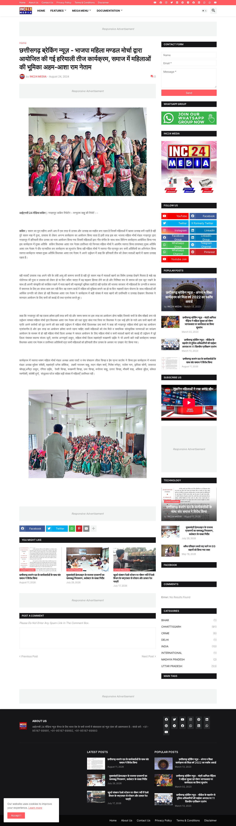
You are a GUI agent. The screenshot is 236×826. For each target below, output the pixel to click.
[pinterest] (182, 2)
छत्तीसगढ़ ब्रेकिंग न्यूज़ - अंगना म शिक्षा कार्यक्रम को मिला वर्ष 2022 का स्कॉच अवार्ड (196, 761)
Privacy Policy (63, 2)
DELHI (189, 639)
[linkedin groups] (199, 726)
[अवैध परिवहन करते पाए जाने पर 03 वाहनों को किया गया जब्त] (170, 551)
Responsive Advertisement (118, 28)
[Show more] (93, 528)
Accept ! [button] (16, 815)
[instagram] (166, 2)
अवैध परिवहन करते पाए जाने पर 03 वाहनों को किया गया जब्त (199, 548)
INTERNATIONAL (189, 652)
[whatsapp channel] (191, 726)
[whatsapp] (204, 2)
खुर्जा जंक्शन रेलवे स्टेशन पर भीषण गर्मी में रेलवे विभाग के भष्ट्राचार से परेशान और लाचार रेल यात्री (133, 578)
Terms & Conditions (85, 2)
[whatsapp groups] (207, 726)
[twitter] (172, 2)
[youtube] (155, 2)
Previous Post (29, 656)
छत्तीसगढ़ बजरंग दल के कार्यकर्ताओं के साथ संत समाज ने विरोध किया (40, 576)
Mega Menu (80, 10)
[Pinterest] (79, 528)
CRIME (189, 633)
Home (22, 2)
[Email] (86, 528)
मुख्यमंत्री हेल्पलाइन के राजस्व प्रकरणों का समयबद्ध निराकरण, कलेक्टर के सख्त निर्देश (85, 576)
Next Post (148, 656)
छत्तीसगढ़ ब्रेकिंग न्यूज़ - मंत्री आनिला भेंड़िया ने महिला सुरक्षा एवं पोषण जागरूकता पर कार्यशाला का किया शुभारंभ (199, 322)
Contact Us (47, 2)
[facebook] (161, 2)
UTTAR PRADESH (189, 666)
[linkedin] (177, 2)
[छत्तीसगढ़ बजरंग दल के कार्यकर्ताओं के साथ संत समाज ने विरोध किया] (170, 363)
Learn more (35, 807)
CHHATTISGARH (189, 626)
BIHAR (189, 620)
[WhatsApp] (72, 528)
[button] (204, 11)
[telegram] (188, 2)
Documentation (108, 10)
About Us (33, 2)
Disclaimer (103, 2)
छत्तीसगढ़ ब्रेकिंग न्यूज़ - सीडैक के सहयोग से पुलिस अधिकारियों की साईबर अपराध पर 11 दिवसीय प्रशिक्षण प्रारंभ (199, 343)
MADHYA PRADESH (189, 659)
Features (57, 10)
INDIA (189, 646)
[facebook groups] (182, 726)
